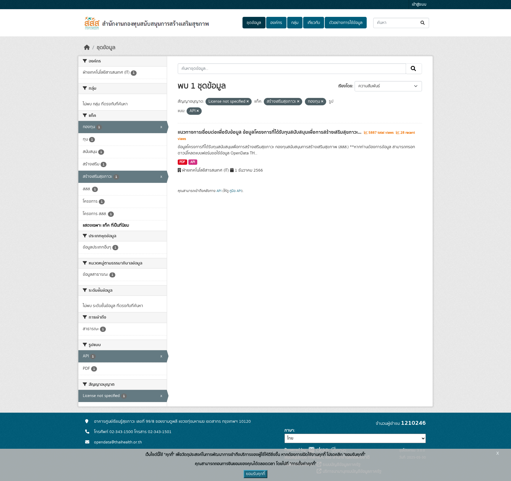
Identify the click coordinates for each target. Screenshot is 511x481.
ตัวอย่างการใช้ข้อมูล (346, 23)
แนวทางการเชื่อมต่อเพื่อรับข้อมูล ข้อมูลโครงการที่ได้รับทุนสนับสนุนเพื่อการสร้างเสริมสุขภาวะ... (270, 132)
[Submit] (423, 23)
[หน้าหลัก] (87, 47)
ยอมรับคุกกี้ (255, 474)
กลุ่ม (294, 23)
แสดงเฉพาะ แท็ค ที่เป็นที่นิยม (106, 225)
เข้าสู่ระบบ (419, 4)
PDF (182, 162)
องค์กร (276, 23)
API (192, 162)
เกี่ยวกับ (314, 23)
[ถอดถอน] (248, 101)
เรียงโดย (345, 86)
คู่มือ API (235, 190)
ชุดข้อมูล (254, 23)
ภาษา (289, 430)
